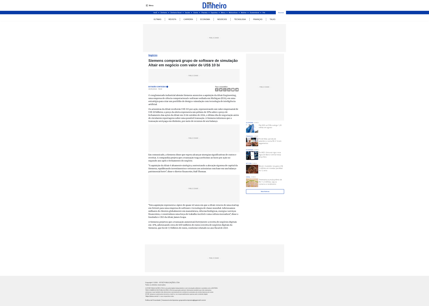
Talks (272, 19)
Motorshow (233, 12)
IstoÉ (155, 12)
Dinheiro (164, 12)
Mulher (243, 12)
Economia (205, 19)
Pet (264, 12)
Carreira (188, 19)
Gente (195, 12)
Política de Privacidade (152, 300)
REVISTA (172, 19)
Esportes (214, 12)
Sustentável (254, 12)
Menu (223, 12)
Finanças (257, 19)
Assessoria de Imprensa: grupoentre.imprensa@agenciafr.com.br (184, 300)
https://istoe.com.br (152, 296)
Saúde (187, 12)
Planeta (204, 12)
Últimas (157, 19)
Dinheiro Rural (176, 12)
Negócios (222, 19)
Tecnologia (240, 19)
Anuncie (281, 12)
